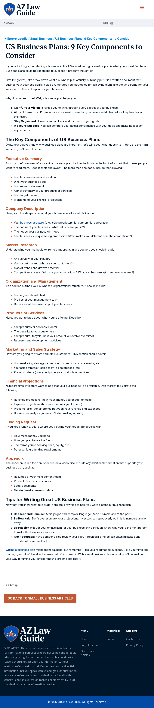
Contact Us (133, 639)
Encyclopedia (17, 38)
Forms (110, 639)
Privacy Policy (135, 645)
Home (84, 639)
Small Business (41, 38)
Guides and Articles (88, 653)
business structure (32, 222)
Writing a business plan (20, 550)
